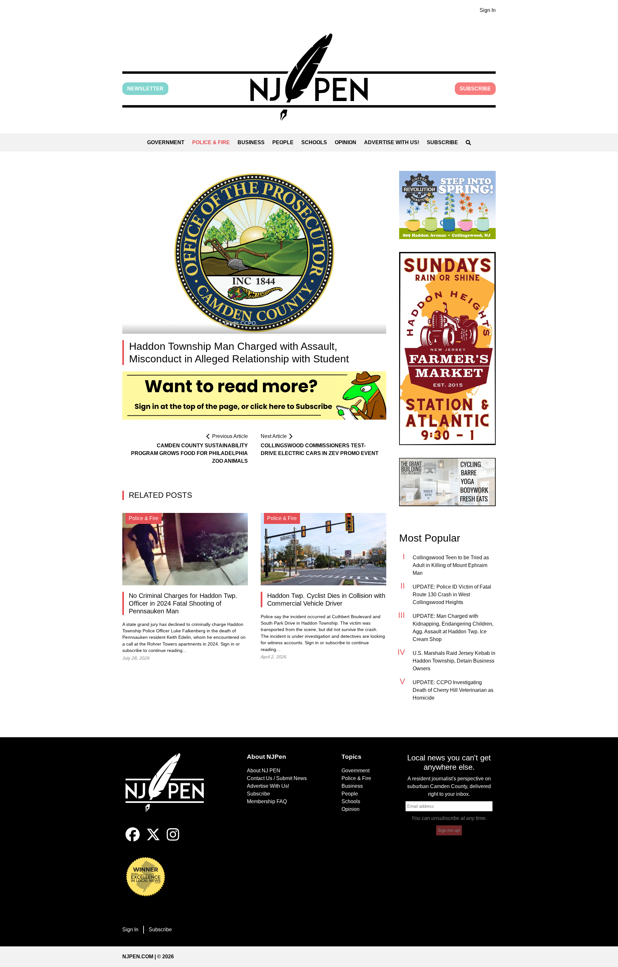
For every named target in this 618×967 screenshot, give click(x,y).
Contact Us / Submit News (277, 778)
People (283, 142)
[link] (447, 205)
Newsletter (145, 88)
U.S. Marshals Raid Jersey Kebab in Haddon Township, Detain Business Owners (454, 660)
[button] (309, 77)
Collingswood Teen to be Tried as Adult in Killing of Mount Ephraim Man (451, 565)
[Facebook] (133, 839)
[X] (153, 839)
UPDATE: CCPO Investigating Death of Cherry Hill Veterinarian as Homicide (453, 690)
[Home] (169, 790)
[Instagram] (173, 839)
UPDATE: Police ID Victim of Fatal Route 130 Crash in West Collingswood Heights (452, 594)
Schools (314, 142)
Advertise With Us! (391, 142)
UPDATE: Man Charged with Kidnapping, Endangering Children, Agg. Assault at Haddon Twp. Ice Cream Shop (453, 627)
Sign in (227, 644)
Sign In (488, 10)
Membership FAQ (267, 801)
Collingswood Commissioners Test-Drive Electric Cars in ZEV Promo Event (320, 449)
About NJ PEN (263, 770)
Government (165, 142)
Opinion (345, 142)
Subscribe (475, 88)
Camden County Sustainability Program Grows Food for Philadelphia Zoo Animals (189, 453)
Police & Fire (211, 142)
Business (251, 142)
